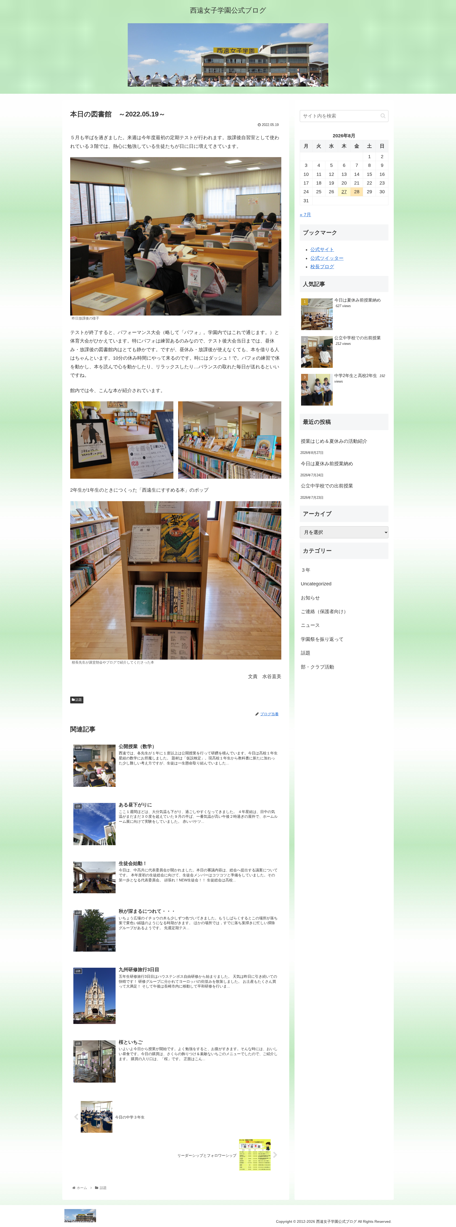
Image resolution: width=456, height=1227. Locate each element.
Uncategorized (316, 583)
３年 (305, 570)
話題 (78, 700)
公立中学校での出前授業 (327, 485)
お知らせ (310, 597)
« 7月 (305, 214)
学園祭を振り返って (322, 639)
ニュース (310, 625)
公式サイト (322, 249)
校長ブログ (322, 266)
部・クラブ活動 (317, 667)
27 (344, 191)
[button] (383, 116)
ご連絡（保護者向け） (324, 611)
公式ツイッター (327, 258)
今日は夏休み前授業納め (327, 463)
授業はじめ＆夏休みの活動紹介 (334, 441)
